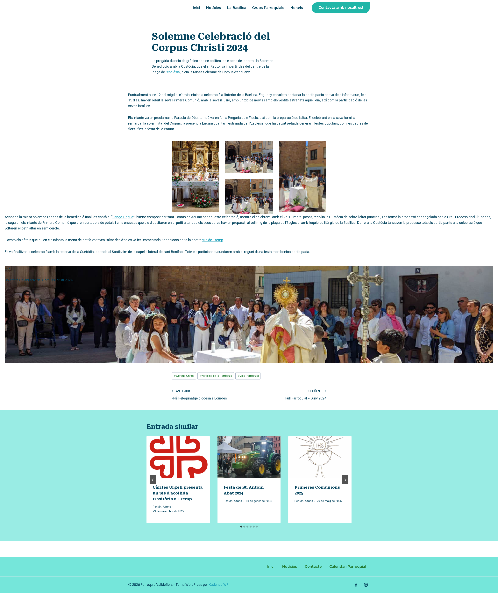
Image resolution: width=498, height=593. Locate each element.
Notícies (213, 8)
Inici (196, 8)
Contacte (313, 566)
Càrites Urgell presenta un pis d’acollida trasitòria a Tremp (178, 493)
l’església (173, 72)
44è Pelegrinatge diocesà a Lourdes (199, 395)
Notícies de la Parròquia (215, 376)
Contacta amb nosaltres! (340, 7)
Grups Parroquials (268, 8)
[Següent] (345, 479)
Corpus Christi (184, 376)
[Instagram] (366, 585)
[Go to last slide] (153, 479)
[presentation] (178, 457)
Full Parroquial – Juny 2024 (305, 395)
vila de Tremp (212, 240)
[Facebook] (356, 585)
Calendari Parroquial (347, 566)
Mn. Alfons (164, 506)
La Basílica (236, 8)
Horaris (296, 8)
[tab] (241, 527)
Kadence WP (218, 585)
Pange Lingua (122, 217)
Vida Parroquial (248, 376)
